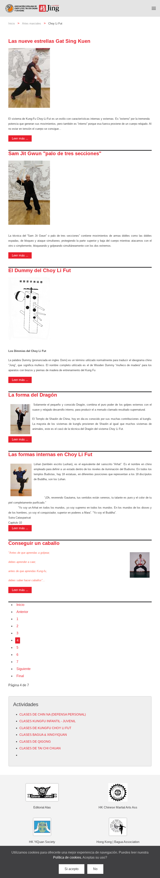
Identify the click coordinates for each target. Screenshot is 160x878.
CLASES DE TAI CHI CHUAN (40, 748)
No (95, 869)
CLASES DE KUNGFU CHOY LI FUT (45, 728)
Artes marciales (31, 23)
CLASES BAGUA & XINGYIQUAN (43, 734)
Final (20, 676)
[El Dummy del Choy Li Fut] (29, 308)
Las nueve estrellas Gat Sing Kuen (49, 41)
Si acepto (72, 869)
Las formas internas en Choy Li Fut (50, 454)
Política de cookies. (67, 857)
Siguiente (23, 669)
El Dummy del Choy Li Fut (39, 270)
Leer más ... (20, 138)
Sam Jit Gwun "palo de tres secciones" (54, 153)
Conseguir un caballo (34, 543)
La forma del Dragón (32, 395)
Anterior (22, 612)
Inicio (11, 23)
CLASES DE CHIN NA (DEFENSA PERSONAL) (52, 714)
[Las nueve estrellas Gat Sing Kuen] (29, 78)
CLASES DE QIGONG (35, 741)
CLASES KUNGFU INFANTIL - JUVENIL (47, 721)
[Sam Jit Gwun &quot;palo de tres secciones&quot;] (29, 192)
